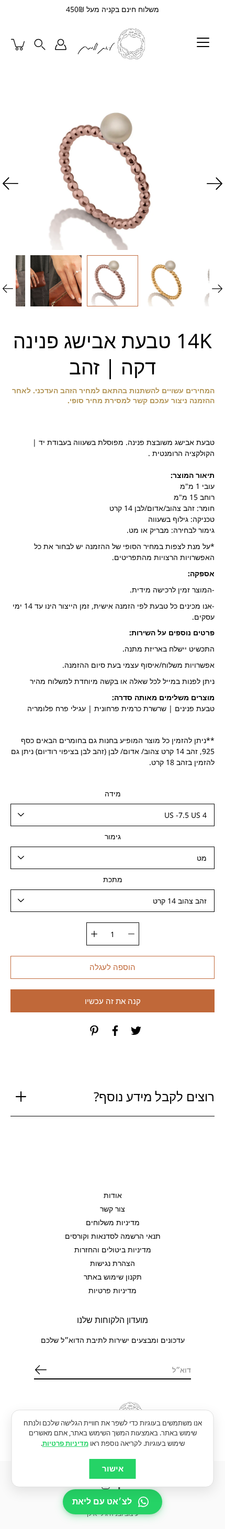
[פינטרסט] (94, 1031)
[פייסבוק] (115, 1031)
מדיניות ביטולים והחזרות (112, 1249)
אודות (113, 1195)
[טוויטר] (136, 1031)
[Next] (10, 183)
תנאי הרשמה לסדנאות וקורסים (113, 1236)
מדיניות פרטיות (112, 1290)
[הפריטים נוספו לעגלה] (18, 44)
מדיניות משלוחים (113, 1222)
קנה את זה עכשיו (113, 1001)
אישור (112, 1468)
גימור (113, 836)
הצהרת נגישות (112, 1263)
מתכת (112, 879)
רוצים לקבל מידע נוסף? (154, 1096)
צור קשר (112, 1209)
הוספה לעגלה (112, 967)
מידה (113, 793)
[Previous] (214, 183)
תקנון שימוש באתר (113, 1277)
